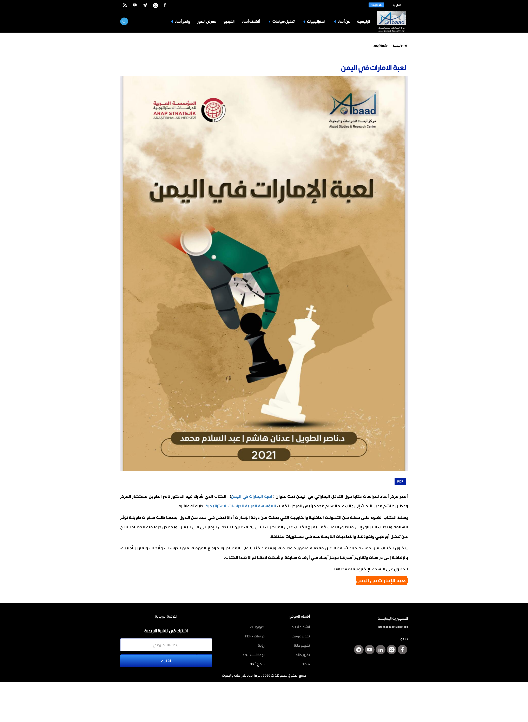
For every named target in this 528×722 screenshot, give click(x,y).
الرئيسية (363, 21)
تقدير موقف (300, 636)
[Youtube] (370, 649)
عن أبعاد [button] (343, 21)
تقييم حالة (302, 645)
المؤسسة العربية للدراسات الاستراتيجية (240, 506)
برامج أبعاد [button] (182, 21)
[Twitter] (391, 649)
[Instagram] (359, 649)
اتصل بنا (397, 5)
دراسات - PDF (255, 636)
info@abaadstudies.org (392, 627)
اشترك (166, 660)
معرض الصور (206, 21)
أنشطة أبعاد (251, 21)
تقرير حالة (303, 654)
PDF (400, 481)
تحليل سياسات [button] (283, 21)
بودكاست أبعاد (254, 654)
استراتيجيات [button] (315, 21)
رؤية (261, 645)
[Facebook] (402, 649)
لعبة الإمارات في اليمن (251, 496)
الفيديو (229, 21)
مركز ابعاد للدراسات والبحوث (241, 675)
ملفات (305, 664)
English (376, 4)
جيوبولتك (257, 626)
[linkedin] (380, 649)
